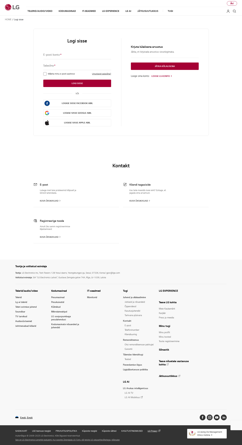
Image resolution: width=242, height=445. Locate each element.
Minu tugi (164, 326)
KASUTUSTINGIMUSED (132, 430)
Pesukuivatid (57, 302)
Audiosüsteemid (23, 321)
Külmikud (56, 306)
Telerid (18, 297)
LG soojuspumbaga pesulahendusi (61, 318)
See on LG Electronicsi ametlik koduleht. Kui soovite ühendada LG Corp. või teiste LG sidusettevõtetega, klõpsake (67, 439)
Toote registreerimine (169, 341)
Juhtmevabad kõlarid (25, 325)
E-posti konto (52, 54)
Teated (128, 359)
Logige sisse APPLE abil (77, 122)
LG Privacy (152, 430)
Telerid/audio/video (26, 290)
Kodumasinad (59, 290)
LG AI (126, 381)
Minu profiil (164, 332)
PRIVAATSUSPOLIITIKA (66, 430)
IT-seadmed (94, 290)
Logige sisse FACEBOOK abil (77, 103)
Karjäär (162, 313)
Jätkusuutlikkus (168, 376)
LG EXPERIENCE (168, 290)
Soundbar (20, 311)
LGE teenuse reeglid (41, 430)
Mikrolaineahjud (59, 311)
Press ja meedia (166, 317)
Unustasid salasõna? (101, 73)
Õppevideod (130, 306)
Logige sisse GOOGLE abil (77, 112)
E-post (128, 325)
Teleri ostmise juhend (26, 306)
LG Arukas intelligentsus (135, 388)
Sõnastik (164, 349)
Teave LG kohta (167, 302)
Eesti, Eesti (26, 417)
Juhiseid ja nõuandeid (135, 301)
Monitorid (92, 297)
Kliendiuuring (131, 334)
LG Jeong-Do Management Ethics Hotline (209, 433)
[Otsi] (234, 11)
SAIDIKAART (21, 430)
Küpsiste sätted (109, 430)
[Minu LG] (228, 11)
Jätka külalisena (165, 66)
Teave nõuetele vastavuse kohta (174, 362)
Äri (232, 3)
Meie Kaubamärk (167, 308)
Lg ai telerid (21, 302)
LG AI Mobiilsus (132, 397)
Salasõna (49, 65)
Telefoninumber (132, 329)
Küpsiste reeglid (89, 430)
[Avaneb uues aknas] (202, 417)
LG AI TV (129, 392)
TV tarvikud (21, 316)
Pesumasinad (58, 297)
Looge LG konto (160, 76)
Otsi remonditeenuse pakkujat (139, 344)
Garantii (128, 348)
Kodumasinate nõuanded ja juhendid (65, 326)
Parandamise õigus (132, 364)
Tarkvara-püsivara (133, 315)
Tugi (125, 290)
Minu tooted (165, 336)
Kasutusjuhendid (132, 310)
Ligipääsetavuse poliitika (135, 369)
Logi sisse (77, 83)
